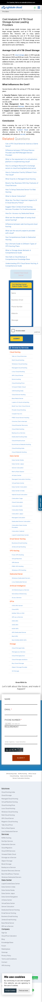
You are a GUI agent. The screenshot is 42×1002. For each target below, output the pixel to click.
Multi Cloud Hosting (18, 360)
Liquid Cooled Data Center (20, 535)
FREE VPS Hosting (17, 566)
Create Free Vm (17, 414)
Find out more (23, 990)
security (23, 134)
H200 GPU (15, 628)
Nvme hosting (16, 379)
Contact (4, 962)
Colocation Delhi (17, 506)
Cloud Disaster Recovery (20, 425)
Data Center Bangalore (10, 897)
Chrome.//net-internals (19, 421)
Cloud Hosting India (18, 448)
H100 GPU (15, 621)
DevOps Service (7, 841)
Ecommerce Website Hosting (21, 444)
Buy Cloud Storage (18, 663)
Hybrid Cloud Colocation (19, 494)
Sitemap (5, 952)
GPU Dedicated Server (19, 632)
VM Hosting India (11, 774)
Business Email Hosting (19, 543)
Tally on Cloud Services (19, 356)
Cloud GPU (15, 609)
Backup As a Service (18, 433)
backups (21, 106)
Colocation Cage (17, 498)
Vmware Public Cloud (19, 387)
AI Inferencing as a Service (20, 590)
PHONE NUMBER (13, 720)
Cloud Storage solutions (19, 659)
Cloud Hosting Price (18, 383)
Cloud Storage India (18, 648)
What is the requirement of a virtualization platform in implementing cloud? (21, 160)
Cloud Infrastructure (18, 440)
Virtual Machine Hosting (10, 802)
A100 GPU (15, 625)
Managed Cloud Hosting (19, 368)
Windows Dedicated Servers (21, 578)
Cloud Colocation (17, 502)
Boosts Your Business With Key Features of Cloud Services (21, 184)
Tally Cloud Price (7, 825)
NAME (7, 699)
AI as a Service (16, 597)
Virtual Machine (17, 559)
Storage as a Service (18, 652)
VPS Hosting (14, 551)
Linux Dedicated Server (19, 582)
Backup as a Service (9, 867)
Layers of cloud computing (20, 402)
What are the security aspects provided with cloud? (20, 232)
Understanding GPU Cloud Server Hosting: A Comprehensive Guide (21, 265)
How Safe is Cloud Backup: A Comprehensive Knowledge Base (17, 258)
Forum (4, 946)
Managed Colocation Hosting (21, 479)
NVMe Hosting (22, 774)
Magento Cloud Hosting (10, 822)
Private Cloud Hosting (19, 410)
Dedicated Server (16, 574)
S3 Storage (15, 671)
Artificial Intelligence (17, 586)
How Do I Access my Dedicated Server (19, 213)
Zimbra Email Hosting (19, 547)
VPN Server (15, 562)
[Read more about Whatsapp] (35, 7)
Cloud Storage (7, 795)
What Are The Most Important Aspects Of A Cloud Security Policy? (21, 201)
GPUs (12, 601)
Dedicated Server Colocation (21, 521)
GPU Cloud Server (17, 375)
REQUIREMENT (12, 727)
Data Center (14, 456)
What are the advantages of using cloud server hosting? (20, 219)
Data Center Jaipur (18, 464)
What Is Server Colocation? (15, 196)
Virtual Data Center (18, 483)
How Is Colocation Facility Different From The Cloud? (21, 174)
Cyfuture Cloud (22, 130)
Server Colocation (17, 468)
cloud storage (19, 55)
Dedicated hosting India (19, 437)
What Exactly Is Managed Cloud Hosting (20, 179)
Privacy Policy (6, 956)
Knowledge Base (7, 942)
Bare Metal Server (17, 398)
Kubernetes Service (8, 844)
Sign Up (4, 933)
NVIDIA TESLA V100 (18, 613)
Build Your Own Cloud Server (21, 406)
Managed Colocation (18, 517)
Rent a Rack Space (18, 471)
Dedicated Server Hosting (11, 910)
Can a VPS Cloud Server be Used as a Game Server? (21, 145)
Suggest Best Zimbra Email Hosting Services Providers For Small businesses (20, 208)
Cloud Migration (7, 848)
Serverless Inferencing (19, 594)
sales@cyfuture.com (28, 2)
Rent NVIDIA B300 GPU (19, 640)
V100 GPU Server (17, 605)
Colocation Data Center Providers (19, 526)
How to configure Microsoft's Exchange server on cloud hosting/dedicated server (20, 167)
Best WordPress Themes (10, 874)
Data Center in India (18, 491)
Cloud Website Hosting (19, 452)
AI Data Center (16, 475)
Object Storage (7, 861)
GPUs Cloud (32, 774)
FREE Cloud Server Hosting (20, 417)
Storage (13, 644)
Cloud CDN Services (8, 851)
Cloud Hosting (15, 352)
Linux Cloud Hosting (18, 371)
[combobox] (8, 723)
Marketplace (6, 949)
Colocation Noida (17, 510)
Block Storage (6, 864)
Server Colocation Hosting (21, 778)
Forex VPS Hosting (18, 555)
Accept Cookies (10, 990)
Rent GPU (15, 636)
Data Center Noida (18, 460)
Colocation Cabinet (18, 531)
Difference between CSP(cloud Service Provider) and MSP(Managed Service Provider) (19, 152)
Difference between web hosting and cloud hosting (21, 225)
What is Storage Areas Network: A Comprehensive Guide (18, 251)
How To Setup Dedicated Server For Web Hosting (20, 191)
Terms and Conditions (9, 959)
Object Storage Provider (19, 667)
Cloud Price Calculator (9, 936)
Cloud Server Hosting (18, 394)
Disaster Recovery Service (11, 871)
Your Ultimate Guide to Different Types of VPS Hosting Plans (20, 245)
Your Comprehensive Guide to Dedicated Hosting (20, 238)
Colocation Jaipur (17, 514)
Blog (3, 939)
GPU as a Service (17, 617)
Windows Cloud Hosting (19, 364)
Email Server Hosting (17, 539)
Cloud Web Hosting (18, 429)
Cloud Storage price (18, 656)
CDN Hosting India (17, 391)
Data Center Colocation (19, 487)
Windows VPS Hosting (19, 570)
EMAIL (8, 709)
